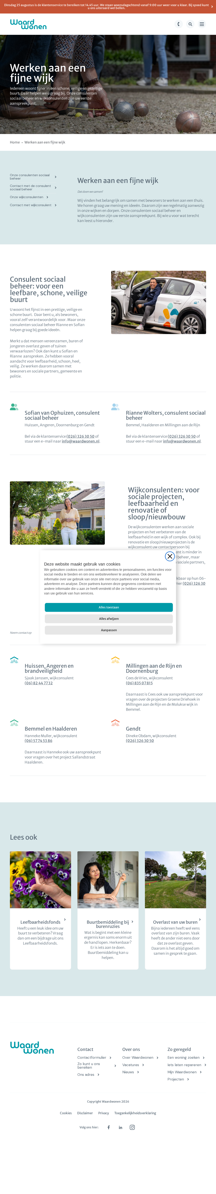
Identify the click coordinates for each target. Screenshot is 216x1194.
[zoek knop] (190, 24)
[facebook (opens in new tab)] (108, 1127)
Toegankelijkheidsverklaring (135, 1113)
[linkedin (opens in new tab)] (120, 1127)
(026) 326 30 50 (80, 436)
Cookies (66, 1113)
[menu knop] (202, 24)
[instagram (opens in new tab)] (132, 1127)
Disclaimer (85, 1113)
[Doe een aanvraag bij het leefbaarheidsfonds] (40, 910)
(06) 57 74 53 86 (38, 740)
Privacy (103, 1113)
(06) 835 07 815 (139, 683)
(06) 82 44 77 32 (39, 683)
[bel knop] (178, 24)
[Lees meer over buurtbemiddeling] (108, 910)
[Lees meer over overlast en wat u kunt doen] (175, 910)
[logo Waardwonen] (28, 24)
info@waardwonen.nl (80, 441)
